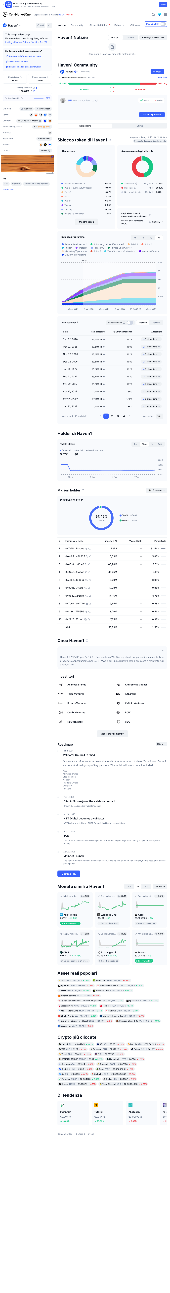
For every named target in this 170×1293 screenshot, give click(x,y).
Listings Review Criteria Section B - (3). (26, 42)
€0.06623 (78, 1084)
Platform (16, 183)
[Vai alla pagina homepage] (17, 15)
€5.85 (112, 1044)
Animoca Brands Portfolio (36, 183)
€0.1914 (77, 1064)
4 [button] (124, 416)
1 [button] (106, 416)
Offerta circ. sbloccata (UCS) (132, 222)
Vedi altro (162, 77)
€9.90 (76, 1069)
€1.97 (82, 1059)
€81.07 (148, 1049)
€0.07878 (118, 1064)
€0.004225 (80, 1079)
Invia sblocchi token (18, 61)
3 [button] (118, 416)
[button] (100, 416)
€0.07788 (111, 1054)
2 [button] (112, 416)
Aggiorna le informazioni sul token (24, 56)
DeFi (6, 183)
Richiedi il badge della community (24, 66)
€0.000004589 (114, 1074)
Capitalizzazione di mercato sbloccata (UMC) (134, 215)
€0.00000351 (116, 1069)
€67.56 (126, 1059)
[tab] (115, 37)
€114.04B (46, 15)
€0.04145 (77, 1044)
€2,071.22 (110, 1049)
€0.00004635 (124, 1084)
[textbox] (102, 104)
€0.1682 (121, 1079)
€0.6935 (74, 1074)
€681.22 (76, 1054)
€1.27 (73, 1049)
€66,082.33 (147, 1044)
